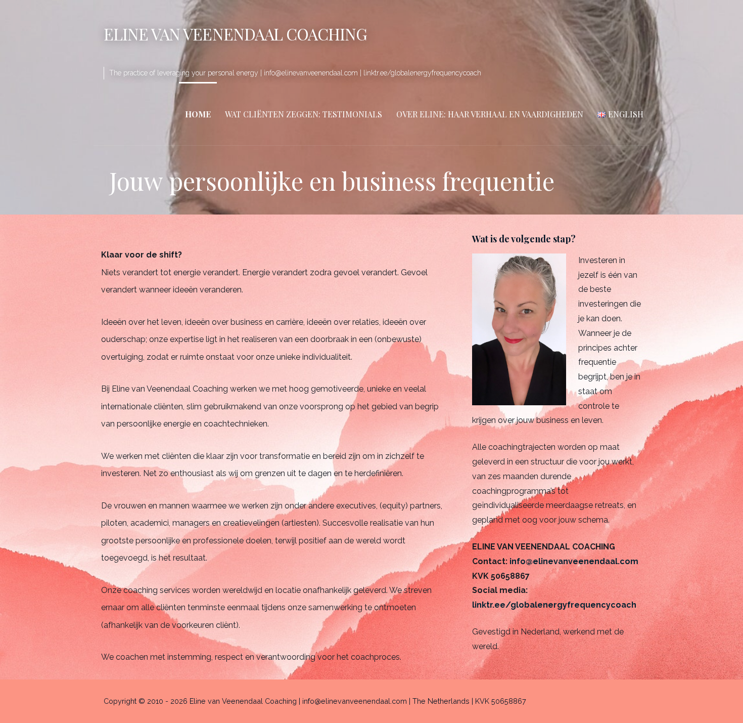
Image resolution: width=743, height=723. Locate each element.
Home (198, 114)
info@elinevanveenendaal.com (573, 561)
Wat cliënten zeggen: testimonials (303, 114)
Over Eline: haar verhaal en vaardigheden (489, 114)
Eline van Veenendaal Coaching (235, 34)
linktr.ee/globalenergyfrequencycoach (554, 605)
